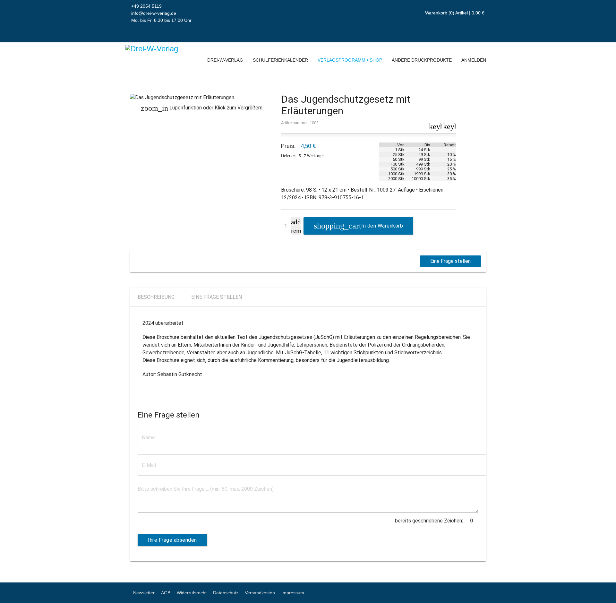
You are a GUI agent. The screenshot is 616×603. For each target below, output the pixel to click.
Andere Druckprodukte (422, 60)
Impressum (292, 592)
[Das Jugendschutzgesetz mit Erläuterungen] (202, 97)
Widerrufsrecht (192, 592)
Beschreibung (156, 297)
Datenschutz (225, 592)
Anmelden (473, 60)
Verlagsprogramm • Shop (350, 60)
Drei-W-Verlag (225, 60)
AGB (165, 592)
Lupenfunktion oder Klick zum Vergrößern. (202, 108)
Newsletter (144, 592)
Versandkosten (260, 592)
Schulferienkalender (280, 60)
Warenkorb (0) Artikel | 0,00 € (454, 12)
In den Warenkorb (382, 226)
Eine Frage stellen (450, 261)
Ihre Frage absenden (172, 540)
